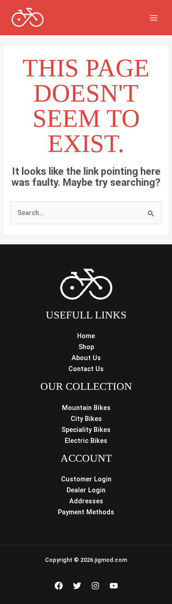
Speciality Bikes (86, 430)
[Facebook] (59, 586)
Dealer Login (86, 490)
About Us (86, 358)
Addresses (86, 501)
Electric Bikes (86, 441)
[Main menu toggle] (153, 17)
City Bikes (86, 419)
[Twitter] (77, 586)
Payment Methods (86, 512)
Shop (86, 347)
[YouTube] (114, 586)
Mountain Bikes (86, 408)
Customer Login (86, 479)
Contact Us (86, 369)
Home (86, 336)
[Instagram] (95, 586)
